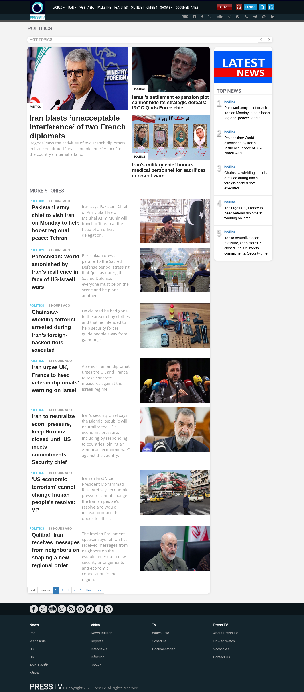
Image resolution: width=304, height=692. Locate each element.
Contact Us (221, 657)
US (32, 649)
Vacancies (221, 649)
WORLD (57, 8)
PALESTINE (104, 8)
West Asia (38, 641)
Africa (34, 673)
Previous (45, 590)
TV (154, 625)
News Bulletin (101, 633)
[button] (268, 40)
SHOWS (165, 8)
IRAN (71, 8)
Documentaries (164, 649)
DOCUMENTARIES (187, 8)
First (32, 590)
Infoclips (98, 657)
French (250, 7)
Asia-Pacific (39, 665)
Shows (96, 665)
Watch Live (160, 633)
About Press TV (225, 633)
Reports (97, 641)
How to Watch (224, 641)
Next (89, 590)
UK (32, 657)
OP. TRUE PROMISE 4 (144, 8)
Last (99, 590)
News (34, 625)
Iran (32, 633)
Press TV (220, 625)
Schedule (159, 641)
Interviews (99, 649)
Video (95, 625)
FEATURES (121, 8)
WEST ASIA (86, 8)
